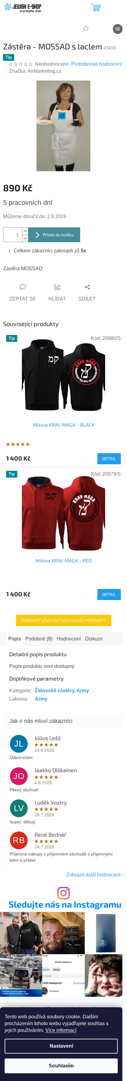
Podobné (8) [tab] (38, 638)
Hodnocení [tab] (69, 638)
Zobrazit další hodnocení (93, 874)
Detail (109, 458)
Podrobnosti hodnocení (96, 64)
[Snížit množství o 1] (25, 238)
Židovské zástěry (54, 690)
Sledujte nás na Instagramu (65, 904)
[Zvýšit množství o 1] (25, 231)
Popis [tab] (14, 638)
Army (82, 690)
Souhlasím (61, 1065)
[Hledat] (85, 29)
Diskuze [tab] (94, 638)
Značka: (35, 71)
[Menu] (118, 29)
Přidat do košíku (58, 234)
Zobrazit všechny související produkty (63, 620)
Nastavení (61, 1046)
